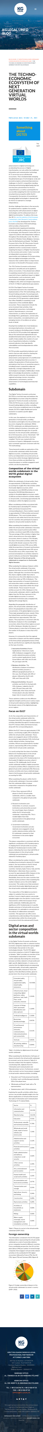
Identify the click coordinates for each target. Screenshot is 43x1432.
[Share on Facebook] (22, 1298)
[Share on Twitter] (27, 1298)
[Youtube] (23, 1399)
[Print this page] (37, 1298)
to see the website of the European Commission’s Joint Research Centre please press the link (23, 219)
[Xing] (26, 1399)
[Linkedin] (17, 1399)
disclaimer (16, 1416)
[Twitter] (19, 1399)
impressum (8, 1416)
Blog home (12, 59)
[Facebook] (21, 1399)
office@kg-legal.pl (21, 1393)
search (29, 20)
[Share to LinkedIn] (32, 1298)
